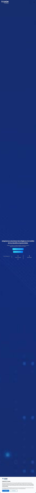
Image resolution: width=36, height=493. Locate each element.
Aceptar (6, 490)
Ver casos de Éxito (18, 251)
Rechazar (14, 490)
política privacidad (5, 486)
